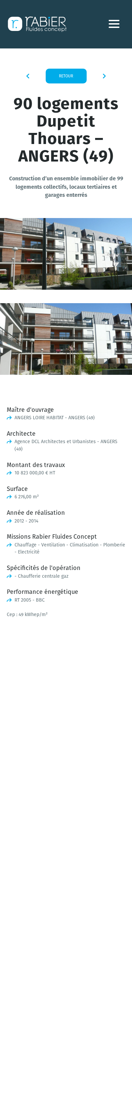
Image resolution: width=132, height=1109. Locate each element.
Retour (66, 76)
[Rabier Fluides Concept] (37, 24)
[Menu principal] (114, 25)
